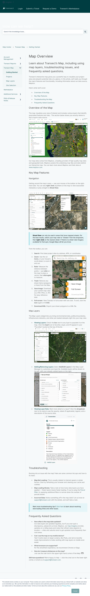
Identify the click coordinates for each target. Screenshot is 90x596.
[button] (20, 57)
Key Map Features (40, 96)
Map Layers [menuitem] (10, 81)
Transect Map (20, 47)
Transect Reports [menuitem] (10, 63)
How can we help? (18, 26)
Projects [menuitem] (9, 77)
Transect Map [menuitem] (9, 68)
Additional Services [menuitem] (10, 94)
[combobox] (43, 32)
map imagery (72, 526)
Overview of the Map (41, 92)
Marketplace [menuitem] (8, 90)
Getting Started (34, 47)
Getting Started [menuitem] (12, 72)
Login (20, 8)
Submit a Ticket (32, 8)
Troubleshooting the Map (43, 99)
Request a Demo (49, 8)
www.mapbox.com (35, 167)
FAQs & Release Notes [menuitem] (9, 99)
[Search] (85, 32)
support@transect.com (42, 500)
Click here (59, 506)
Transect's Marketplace (69, 8)
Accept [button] (75, 591)
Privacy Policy (66, 586)
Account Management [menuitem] (8, 58)
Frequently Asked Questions (44, 103)
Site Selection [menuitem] (11, 85)
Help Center (7, 47)
